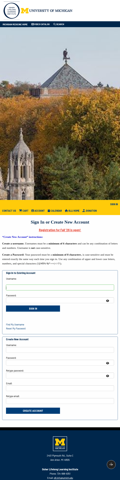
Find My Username (15, 324)
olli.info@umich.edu (63, 477)
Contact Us (9, 210)
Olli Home (73, 210)
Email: (9, 383)
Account (39, 210)
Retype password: (15, 370)
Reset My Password (15, 328)
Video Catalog (42, 24)
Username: (11, 278)
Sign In (114, 204)
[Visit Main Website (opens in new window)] (38, 10)
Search (60, 24)
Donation (91, 210)
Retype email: (12, 396)
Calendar (56, 210)
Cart (25, 210)
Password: (11, 295)
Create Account (33, 410)
